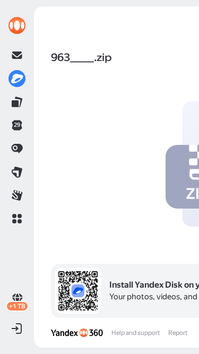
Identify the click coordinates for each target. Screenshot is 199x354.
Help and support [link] (135, 332)
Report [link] (177, 332)
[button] (16, 218)
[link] (16, 25)
